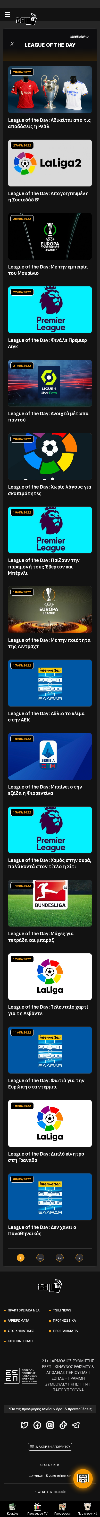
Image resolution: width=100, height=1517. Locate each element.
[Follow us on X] (24, 1425)
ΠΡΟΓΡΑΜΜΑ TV (65, 1331)
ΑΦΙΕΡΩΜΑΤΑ (18, 1320)
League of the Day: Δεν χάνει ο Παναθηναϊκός (42, 1230)
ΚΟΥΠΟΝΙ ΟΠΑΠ (20, 1341)
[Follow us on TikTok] (62, 1425)
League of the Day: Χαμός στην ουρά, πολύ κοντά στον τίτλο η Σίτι (50, 863)
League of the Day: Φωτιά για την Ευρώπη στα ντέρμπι (46, 1084)
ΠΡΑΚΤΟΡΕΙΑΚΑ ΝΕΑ (24, 1310)
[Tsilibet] (26, 20)
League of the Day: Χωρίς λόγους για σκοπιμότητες (49, 490)
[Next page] (79, 1258)
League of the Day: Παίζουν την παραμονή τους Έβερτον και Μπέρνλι (44, 566)
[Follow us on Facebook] (37, 1425)
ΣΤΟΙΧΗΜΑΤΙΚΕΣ (21, 1331)
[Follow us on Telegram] (75, 1425)
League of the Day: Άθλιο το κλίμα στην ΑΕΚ (46, 717)
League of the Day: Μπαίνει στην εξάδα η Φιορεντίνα (45, 790)
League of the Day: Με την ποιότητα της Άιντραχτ (49, 643)
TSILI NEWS (62, 1310)
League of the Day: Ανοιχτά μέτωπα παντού (48, 417)
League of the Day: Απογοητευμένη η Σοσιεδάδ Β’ (48, 197)
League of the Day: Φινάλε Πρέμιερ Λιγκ (47, 343)
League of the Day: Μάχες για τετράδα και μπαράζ (41, 937)
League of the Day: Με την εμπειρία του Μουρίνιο (48, 270)
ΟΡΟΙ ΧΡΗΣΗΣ (50, 1465)
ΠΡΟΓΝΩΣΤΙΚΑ (64, 1320)
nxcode (60, 1491)
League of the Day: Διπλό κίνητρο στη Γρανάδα (46, 1157)
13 (60, 1258)
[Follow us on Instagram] (50, 1425)
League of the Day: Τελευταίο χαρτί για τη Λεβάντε (48, 1010)
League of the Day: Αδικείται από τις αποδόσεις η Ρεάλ (49, 123)
